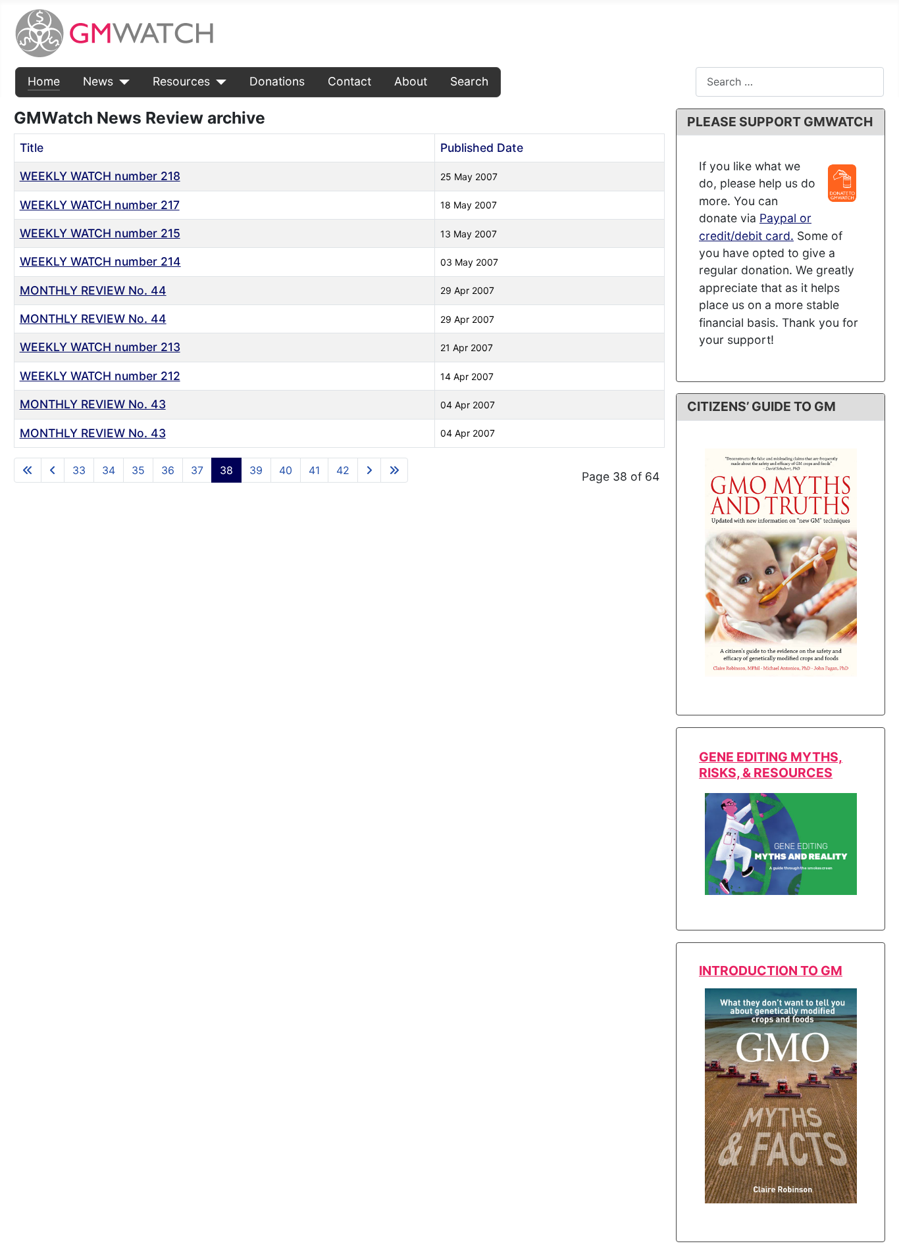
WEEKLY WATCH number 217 (100, 205)
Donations (277, 81)
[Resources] (218, 81)
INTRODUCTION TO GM (770, 970)
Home (44, 81)
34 (108, 470)
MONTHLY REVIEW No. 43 (93, 404)
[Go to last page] (394, 470)
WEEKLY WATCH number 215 (100, 233)
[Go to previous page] (52, 470)
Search (469, 81)
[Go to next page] (369, 470)
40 (285, 470)
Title (31, 148)
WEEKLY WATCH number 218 (100, 176)
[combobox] (790, 82)
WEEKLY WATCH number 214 (100, 261)
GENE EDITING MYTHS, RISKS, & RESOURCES (770, 764)
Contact (349, 81)
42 (342, 470)
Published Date (481, 148)
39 (256, 470)
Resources (181, 81)
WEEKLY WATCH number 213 (100, 347)
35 (138, 470)
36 (167, 470)
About (410, 81)
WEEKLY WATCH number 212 (100, 376)
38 (226, 470)
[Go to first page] (27, 470)
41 (314, 470)
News (98, 81)
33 (79, 470)
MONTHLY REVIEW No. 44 (93, 290)
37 (197, 470)
